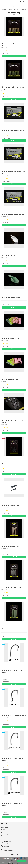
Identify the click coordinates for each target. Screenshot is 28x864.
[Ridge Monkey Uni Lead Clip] (14, 490)
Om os (2, 831)
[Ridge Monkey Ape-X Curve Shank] (14, 115)
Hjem (2, 826)
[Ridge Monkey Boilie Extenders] (14, 323)
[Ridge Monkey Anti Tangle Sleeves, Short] (14, 29)
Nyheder (3, 829)
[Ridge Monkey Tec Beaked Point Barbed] (14, 655)
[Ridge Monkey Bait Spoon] (14, 241)
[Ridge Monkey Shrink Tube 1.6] (14, 531)
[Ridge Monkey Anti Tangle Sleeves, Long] (14, 72)
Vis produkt (14, 56)
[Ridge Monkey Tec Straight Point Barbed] (14, 788)
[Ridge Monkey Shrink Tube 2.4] (14, 573)
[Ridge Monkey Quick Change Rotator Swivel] (14, 406)
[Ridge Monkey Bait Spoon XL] (14, 282)
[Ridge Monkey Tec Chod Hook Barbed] (14, 700)
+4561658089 (7, 846)
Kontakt (3, 832)
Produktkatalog (4, 827)
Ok (21, 860)
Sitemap (3, 835)
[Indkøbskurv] (23, 2)
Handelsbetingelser (5, 834)
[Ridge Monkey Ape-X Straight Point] (14, 200)
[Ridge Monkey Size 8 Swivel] (14, 449)
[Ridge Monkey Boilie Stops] (14, 365)
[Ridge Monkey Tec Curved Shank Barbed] (14, 743)
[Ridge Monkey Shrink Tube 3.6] (14, 614)
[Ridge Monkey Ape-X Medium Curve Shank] (14, 156)
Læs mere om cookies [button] (7, 862)
